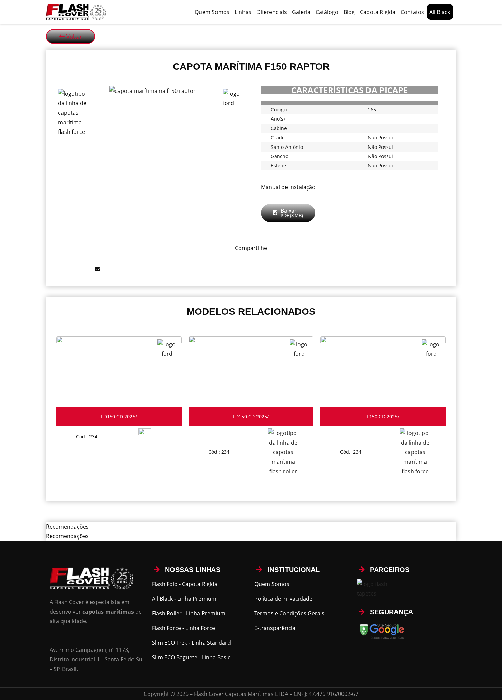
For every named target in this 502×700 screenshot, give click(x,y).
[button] (52, 269)
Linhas (243, 12)
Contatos (412, 12)
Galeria (301, 12)
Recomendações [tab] (67, 526)
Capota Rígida (377, 12)
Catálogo (327, 12)
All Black (439, 12)
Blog (349, 12)
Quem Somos (212, 12)
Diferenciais (271, 12)
